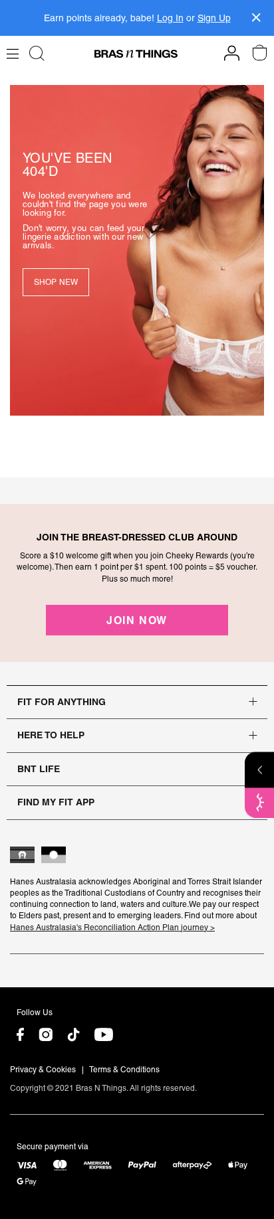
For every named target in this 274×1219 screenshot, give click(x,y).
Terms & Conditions (124, 1069)
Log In (170, 18)
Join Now (137, 620)
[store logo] (136, 54)
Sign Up (214, 18)
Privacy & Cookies (43, 1069)
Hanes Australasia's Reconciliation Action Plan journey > (112, 927)
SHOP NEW (56, 282)
